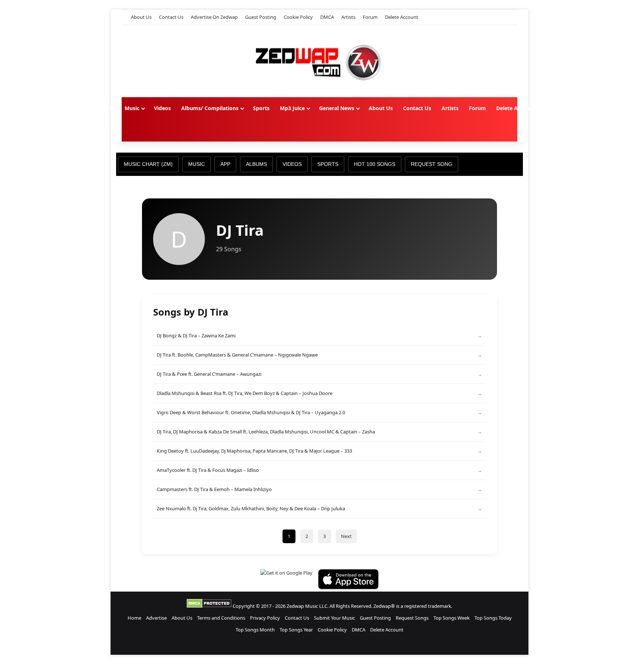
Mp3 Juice (292, 108)
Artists (348, 17)
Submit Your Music (334, 617)
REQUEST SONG (431, 164)
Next (346, 536)
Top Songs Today (493, 617)
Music (132, 108)
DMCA (327, 17)
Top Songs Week (451, 617)
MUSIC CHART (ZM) (148, 164)
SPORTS (327, 164)
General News (336, 108)
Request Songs (412, 617)
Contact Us (171, 17)
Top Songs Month (255, 629)
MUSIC (196, 164)
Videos (162, 108)
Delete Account (401, 17)
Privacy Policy (265, 617)
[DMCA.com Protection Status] (209, 606)
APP (225, 164)
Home (106, 108)
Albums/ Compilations (210, 108)
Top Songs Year (296, 629)
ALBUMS (256, 164)
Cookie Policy (298, 17)
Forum (370, 17)
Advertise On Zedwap (214, 17)
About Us (141, 17)
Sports (261, 108)
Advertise (156, 617)
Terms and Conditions (221, 617)
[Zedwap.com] (319, 61)
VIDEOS (292, 164)
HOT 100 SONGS (374, 164)
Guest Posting (260, 17)
